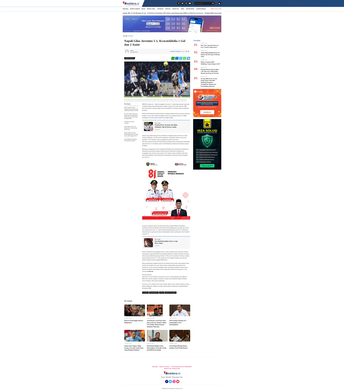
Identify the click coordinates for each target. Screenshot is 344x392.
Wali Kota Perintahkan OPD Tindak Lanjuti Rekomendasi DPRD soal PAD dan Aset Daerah (151, 13)
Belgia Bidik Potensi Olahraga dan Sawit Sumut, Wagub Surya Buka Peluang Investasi (206, 13)
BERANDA (125, 9)
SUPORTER (160, 9)
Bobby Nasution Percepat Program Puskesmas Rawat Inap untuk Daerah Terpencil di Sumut (131, 109)
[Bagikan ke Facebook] (177, 58)
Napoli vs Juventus (171, 292)
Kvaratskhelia (154, 292)
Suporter (178, 51)
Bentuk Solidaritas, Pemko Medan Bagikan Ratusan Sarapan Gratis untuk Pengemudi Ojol (131, 134)
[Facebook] (178, 3)
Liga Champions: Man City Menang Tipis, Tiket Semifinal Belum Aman (130, 128)
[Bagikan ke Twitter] (181, 58)
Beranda (125, 36)
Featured (130, 36)
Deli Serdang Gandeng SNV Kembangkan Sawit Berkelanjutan (178, 322)
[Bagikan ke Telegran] (188, 58)
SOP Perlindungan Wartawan (181, 366)
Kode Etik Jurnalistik (172, 368)
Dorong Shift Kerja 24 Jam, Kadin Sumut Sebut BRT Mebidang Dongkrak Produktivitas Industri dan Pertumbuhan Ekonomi (209, 82)
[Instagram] (186, 3)
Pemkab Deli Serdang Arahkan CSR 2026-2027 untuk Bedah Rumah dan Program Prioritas (210, 71)
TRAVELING (175, 9)
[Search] (213, 3)
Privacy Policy (164, 366)
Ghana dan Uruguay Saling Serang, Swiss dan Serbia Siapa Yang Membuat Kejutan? (133, 348)
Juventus (145, 292)
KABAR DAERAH (201, 9)
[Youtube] (189, 3)
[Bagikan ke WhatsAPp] (185, 58)
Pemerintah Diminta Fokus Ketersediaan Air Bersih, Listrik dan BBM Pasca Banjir (156, 348)
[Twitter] (182, 3)
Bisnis (143, 9)
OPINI (182, 9)
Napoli (161, 292)
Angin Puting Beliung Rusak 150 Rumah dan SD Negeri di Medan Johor (210, 54)
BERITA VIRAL (151, 9)
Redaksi (155, 366)
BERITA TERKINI (135, 9)
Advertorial (190, 9)
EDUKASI (167, 9)
